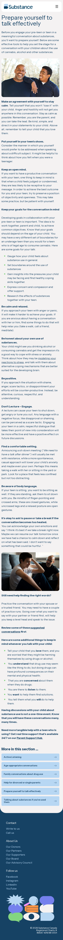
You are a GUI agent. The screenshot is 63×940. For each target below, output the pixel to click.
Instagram (12, 880)
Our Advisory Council (19, 862)
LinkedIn (11, 884)
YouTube (11, 888)
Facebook (12, 876)
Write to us (13, 828)
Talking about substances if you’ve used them (25, 801)
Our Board (12, 858)
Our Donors (13, 846)
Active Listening (12, 757)
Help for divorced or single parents (22, 782)
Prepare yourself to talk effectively (22, 791)
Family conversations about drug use (23, 774)
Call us (10, 832)
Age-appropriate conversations (20, 765)
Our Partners (14, 850)
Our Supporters (15, 854)
